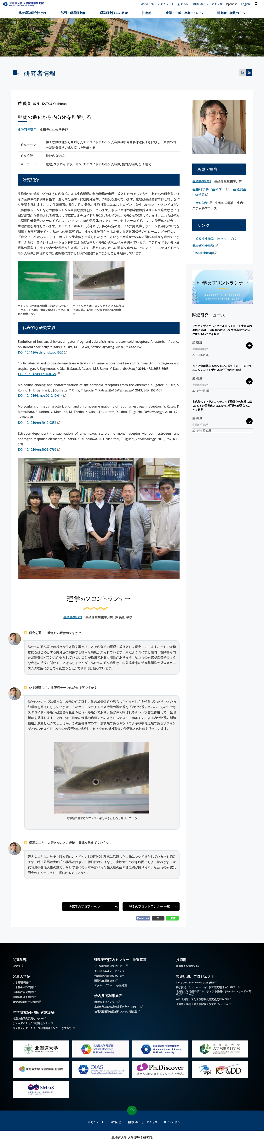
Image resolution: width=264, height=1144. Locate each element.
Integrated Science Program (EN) (195, 982)
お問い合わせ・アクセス (207, 4)
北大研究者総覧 (203, 245)
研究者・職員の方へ (231, 12)
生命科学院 (200, 202)
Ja (242, 72)
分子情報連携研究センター (109, 965)
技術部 (146, 12)
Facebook (143, 918)
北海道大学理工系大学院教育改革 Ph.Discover (202, 1004)
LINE (172, 918)
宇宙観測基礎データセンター (110, 971)
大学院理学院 (20, 982)
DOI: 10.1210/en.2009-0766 (37, 449)
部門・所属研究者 (73, 12)
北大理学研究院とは (32, 12)
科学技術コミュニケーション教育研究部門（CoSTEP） (207, 987)
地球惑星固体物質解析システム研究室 (115, 1011)
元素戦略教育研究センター (109, 975)
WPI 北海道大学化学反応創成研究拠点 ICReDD (202, 999)
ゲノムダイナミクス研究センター (31, 1023)
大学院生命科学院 (23, 987)
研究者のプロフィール (84, 906)
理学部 (16, 965)
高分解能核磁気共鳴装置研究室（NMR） (117, 1006)
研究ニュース (166, 4)
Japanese (231, 4)
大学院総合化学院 (23, 992)
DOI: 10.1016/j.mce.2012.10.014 (40, 395)
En (249, 72)
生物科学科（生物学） (208, 189)
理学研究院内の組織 (114, 12)
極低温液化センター (105, 1001)
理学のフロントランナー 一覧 (149, 906)
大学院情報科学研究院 (25, 1001)
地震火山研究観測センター (28, 1018)
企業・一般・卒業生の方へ (184, 12)
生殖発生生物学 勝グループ (212, 238)
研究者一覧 (147, 4)
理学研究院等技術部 (187, 966)
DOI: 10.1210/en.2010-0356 (37, 422)
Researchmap (202, 252)
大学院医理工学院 (23, 996)
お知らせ (183, 4)
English (245, 4)
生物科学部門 (27, 129)
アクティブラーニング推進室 (110, 985)
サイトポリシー (173, 1122)
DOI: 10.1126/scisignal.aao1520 (40, 352)
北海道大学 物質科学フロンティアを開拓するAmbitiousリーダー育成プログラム (213, 993)
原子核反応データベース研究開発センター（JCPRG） (43, 1028)
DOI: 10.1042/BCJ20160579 (37, 374)
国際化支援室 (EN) (104, 980)
